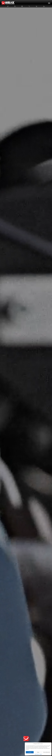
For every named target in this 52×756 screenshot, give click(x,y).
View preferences (46, 752)
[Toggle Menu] (49, 3)
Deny (38, 752)
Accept (29, 752)
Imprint (40, 754)
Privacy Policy (37, 754)
